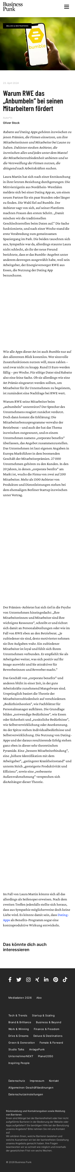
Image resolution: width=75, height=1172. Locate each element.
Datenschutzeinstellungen (25, 1094)
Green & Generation (21, 1042)
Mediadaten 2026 (20, 997)
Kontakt (54, 1080)
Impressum (37, 1080)
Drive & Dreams (18, 1035)
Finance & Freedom (46, 1029)
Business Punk (13, 6)
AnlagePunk (37, 1049)
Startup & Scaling (43, 1015)
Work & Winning (18, 1029)
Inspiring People (19, 1063)
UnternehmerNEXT (20, 1056)
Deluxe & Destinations (17, 26)
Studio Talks (16, 1049)
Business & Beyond (48, 1022)
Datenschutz (16, 1080)
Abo (39, 997)
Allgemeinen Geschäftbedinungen (30, 1087)
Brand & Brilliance (19, 1022)
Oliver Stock (11, 122)
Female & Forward (51, 1042)
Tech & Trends (17, 1015)
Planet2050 (45, 1056)
